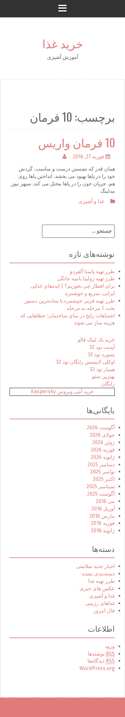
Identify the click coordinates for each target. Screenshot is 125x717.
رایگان (108, 384)
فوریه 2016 (103, 523)
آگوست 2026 (101, 427)
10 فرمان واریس (76, 142)
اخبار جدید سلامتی (95, 566)
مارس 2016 (102, 516)
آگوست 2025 (101, 494)
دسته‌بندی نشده (98, 574)
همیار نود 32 (102, 369)
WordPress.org (97, 668)
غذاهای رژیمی (100, 603)
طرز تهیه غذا (101, 581)
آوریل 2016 (103, 509)
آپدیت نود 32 (102, 347)
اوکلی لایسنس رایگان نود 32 (85, 362)
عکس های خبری (97, 588)
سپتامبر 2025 (101, 486)
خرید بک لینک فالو (96, 340)
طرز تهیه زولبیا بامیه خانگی (86, 278)
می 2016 (105, 501)
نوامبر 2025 (102, 472)
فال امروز (104, 611)
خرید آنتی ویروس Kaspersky (62, 391)
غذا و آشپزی (91, 201)
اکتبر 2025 (104, 479)
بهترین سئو (103, 376)
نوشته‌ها (101, 654)
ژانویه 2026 (103, 457)
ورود (110, 646)
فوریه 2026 (103, 450)
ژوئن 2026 (103, 442)
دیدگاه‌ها (101, 661)
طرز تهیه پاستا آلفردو (92, 271)
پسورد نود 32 (101, 354)
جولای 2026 (102, 435)
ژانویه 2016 (103, 530)
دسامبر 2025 (101, 464)
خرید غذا (62, 42)
